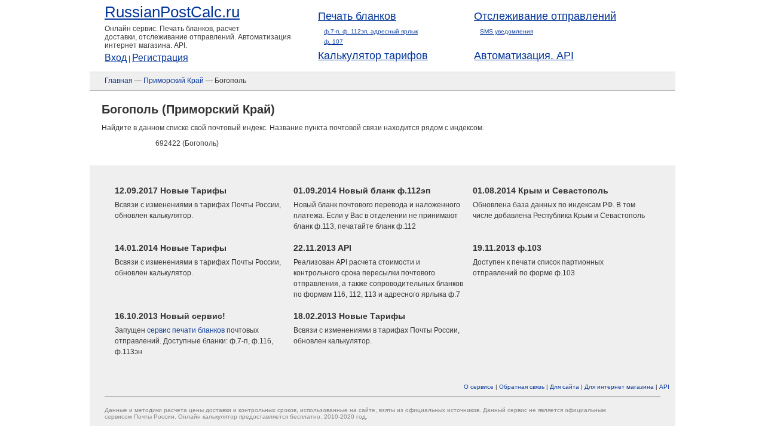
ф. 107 (333, 41)
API (664, 386)
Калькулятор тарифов (373, 56)
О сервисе (479, 386)
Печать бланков (357, 16)
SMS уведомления (506, 31)
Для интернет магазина (619, 386)
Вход (116, 58)
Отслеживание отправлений (545, 16)
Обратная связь (521, 386)
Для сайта (564, 386)
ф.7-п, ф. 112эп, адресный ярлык (371, 31)
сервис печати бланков (186, 330)
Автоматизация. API (524, 56)
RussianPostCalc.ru (172, 12)
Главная (119, 80)
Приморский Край (173, 80)
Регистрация (160, 58)
